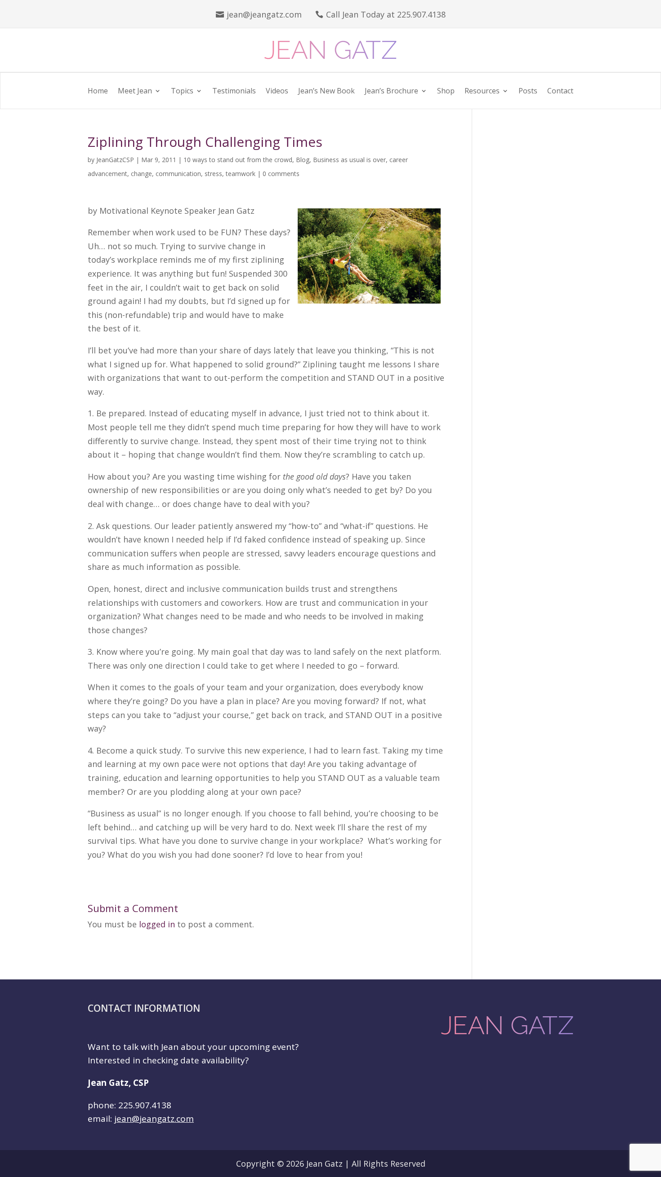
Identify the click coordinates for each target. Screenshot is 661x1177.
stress (213, 173)
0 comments (281, 173)
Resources (482, 92)
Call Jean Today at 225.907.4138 (386, 14)
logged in (157, 924)
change (141, 173)
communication (178, 173)
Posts (527, 92)
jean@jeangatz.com (264, 14)
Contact (560, 92)
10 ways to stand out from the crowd (237, 159)
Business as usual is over (349, 159)
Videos (277, 92)
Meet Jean (135, 92)
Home (98, 92)
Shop (446, 92)
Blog (302, 159)
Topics (182, 92)
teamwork (240, 173)
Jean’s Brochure (391, 92)
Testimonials (234, 92)
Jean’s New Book (326, 92)
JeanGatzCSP (115, 159)
